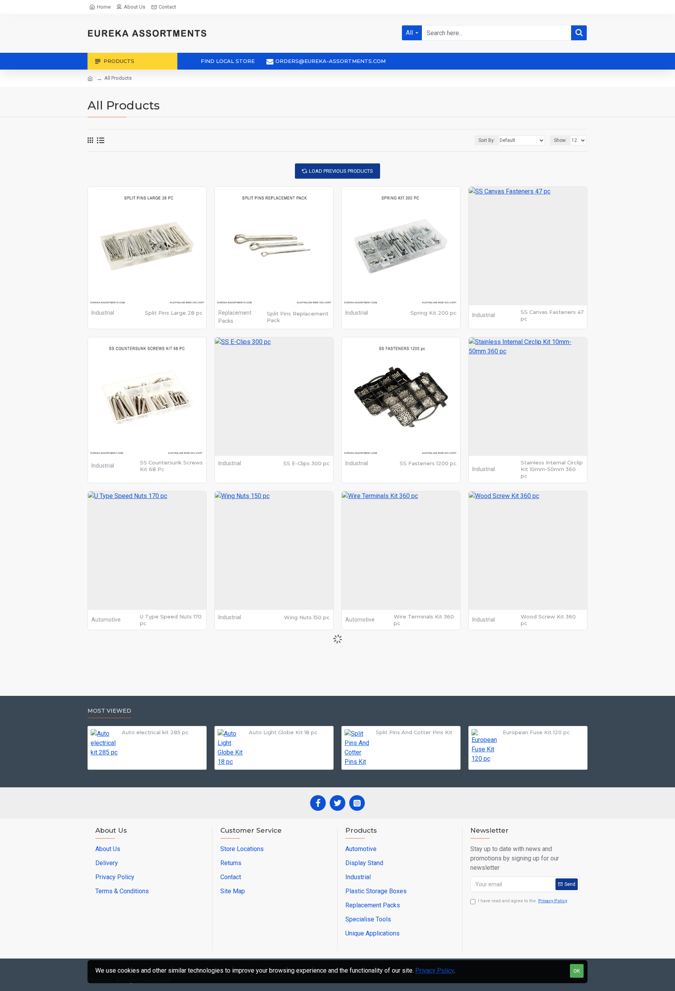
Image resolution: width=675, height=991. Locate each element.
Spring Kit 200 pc (434, 313)
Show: (560, 140)
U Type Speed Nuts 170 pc (171, 619)
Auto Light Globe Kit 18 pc (283, 732)
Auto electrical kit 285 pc (155, 732)
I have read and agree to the (522, 900)
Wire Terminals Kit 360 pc (424, 619)
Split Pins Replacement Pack (298, 316)
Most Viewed (109, 711)
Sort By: (487, 140)
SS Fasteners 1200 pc (428, 463)
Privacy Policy (434, 970)
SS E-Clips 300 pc (306, 463)
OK (576, 971)
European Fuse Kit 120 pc (536, 732)
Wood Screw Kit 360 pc (548, 619)
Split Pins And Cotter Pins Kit (414, 732)
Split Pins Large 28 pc (174, 313)
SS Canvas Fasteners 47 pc (552, 315)
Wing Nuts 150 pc (307, 617)
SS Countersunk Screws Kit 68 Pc (171, 465)
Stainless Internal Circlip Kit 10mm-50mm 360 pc (552, 469)
